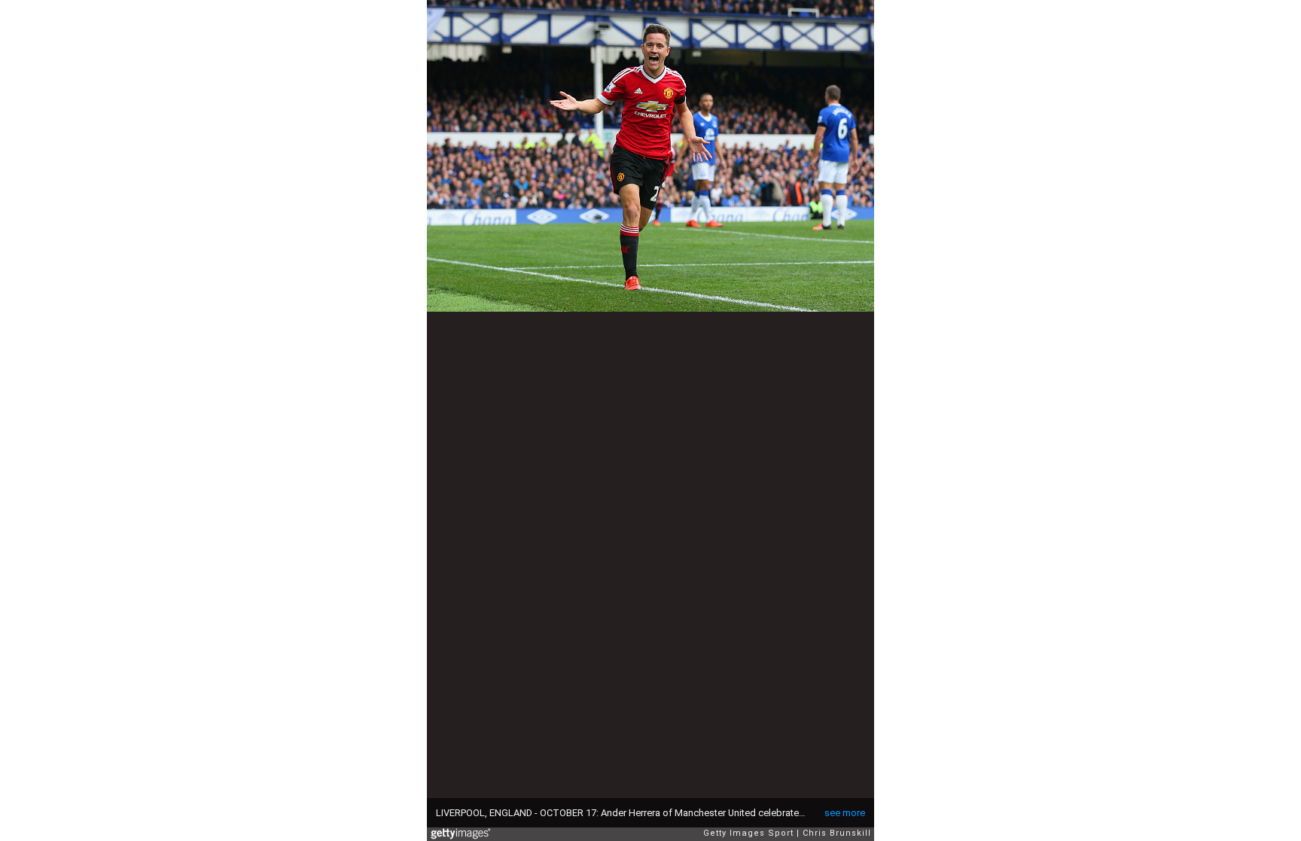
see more (844, 812)
